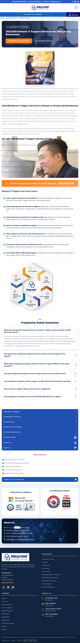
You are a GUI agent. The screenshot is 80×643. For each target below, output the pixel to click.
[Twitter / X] (13, 587)
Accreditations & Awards (59, 491)
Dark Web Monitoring (48, 587)
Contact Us (8, 442)
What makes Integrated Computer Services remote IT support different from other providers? (37, 365)
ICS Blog (4, 626)
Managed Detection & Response (51, 574)
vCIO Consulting (46, 584)
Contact (19, 640)
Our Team (5, 601)
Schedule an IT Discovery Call (14, 479)
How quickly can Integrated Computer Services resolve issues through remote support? (34, 355)
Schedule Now (49, 616)
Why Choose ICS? (7, 604)
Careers (4, 629)
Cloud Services (9, 422)
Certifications (6, 614)
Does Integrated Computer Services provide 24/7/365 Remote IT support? (32, 396)
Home (2, 18)
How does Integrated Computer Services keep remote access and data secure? (35, 373)
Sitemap (13, 640)
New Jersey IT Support (12, 412)
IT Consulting (45, 568)
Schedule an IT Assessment (34, 14)
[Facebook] (72, 1)
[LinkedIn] (75, 1)
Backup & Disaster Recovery (50, 577)
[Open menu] (76, 7)
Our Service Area (9, 437)
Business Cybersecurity (12, 432)
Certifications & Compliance (20, 492)
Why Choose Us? (40, 455)
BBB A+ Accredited (7, 611)
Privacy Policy (5, 640)
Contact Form (49, 605)
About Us (7, 448)
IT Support (45, 562)
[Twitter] (78, 1)
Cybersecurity (46, 565)
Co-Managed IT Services (49, 581)
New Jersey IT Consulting (13, 427)
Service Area (5, 620)
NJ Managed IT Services (12, 417)
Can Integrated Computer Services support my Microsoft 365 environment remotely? (37, 381)
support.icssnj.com (50, 611)
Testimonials (5, 617)
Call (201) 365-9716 (45, 41)
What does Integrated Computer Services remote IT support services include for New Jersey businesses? (37, 331)
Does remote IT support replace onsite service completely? (27, 389)
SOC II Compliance (7, 608)
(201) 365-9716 (66, 183)
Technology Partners (8, 623)
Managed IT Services (11, 18)
